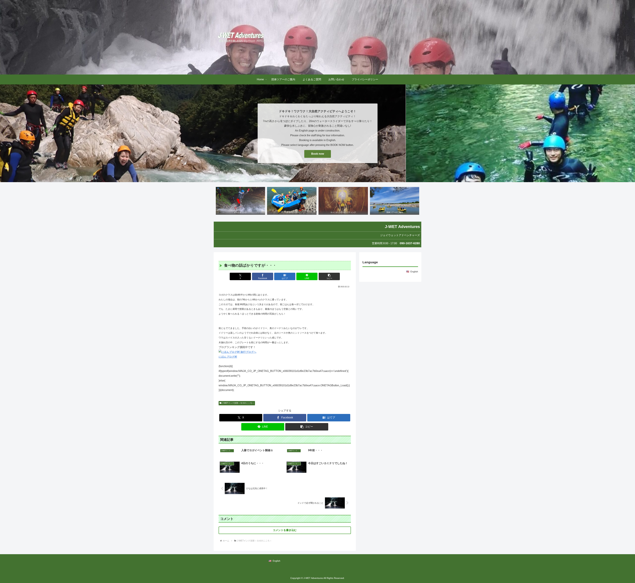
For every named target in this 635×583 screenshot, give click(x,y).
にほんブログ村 (228, 356)
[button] (329, 276)
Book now (317, 153)
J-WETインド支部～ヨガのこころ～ (238, 403)
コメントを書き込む (285, 530)
